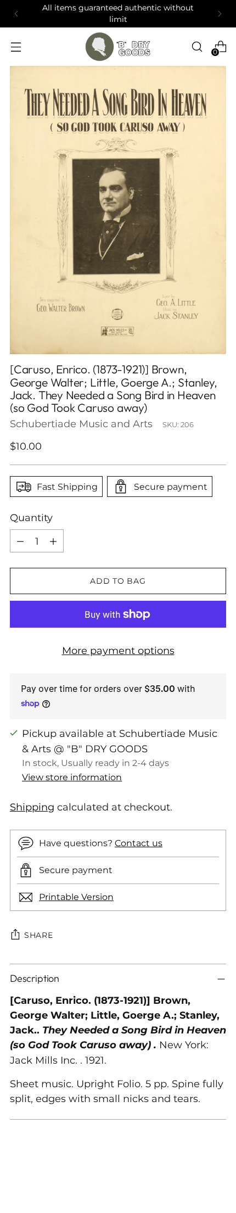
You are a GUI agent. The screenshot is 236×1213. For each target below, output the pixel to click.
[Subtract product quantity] (20, 541)
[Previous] (16, 13)
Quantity (31, 517)
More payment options (118, 650)
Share (38, 935)
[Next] (219, 13)
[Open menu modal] (15, 47)
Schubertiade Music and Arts (81, 423)
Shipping (32, 807)
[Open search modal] (197, 47)
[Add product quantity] (53, 541)
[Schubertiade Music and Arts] (118, 47)
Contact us (138, 842)
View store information (72, 777)
